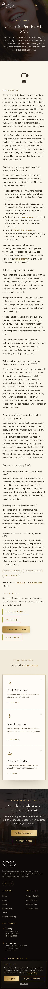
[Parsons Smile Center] (8, 5)
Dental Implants (31, 904)
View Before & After (14, 612)
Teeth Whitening (32, 908)
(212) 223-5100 (11, 951)
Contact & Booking (9, 917)
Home (4, 896)
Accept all (11, 979)
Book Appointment (25, 833)
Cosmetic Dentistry (32, 896)
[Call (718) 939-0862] (35, 5)
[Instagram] (4, 883)
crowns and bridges (22, 230)
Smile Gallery (11, 620)
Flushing (21, 582)
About (4, 904)
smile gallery (21, 259)
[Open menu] (43, 5)
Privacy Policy (32, 973)
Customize (24, 983)
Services (5, 900)
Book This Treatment (17, 629)
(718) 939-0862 (25, 841)
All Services (11, 637)
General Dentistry (32, 900)
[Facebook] (11, 883)
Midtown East (35, 582)
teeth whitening (25, 217)
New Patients (7, 908)
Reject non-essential (32, 979)
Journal (5, 912)
